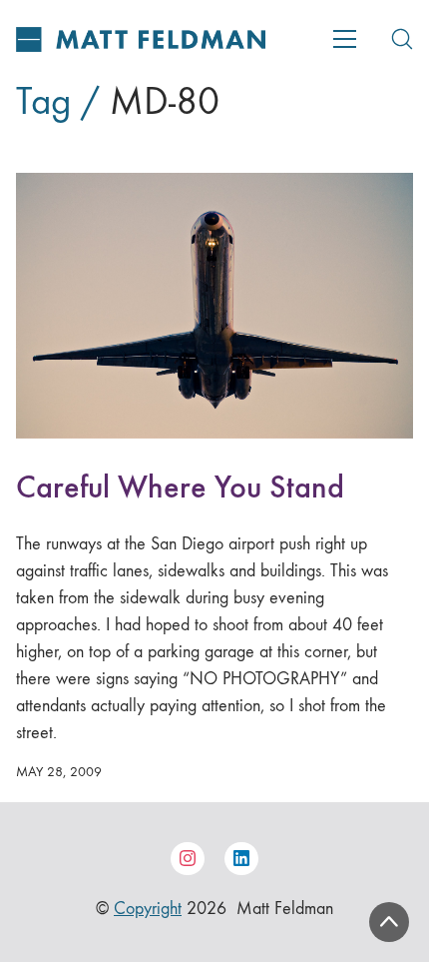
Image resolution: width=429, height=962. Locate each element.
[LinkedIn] (241, 859)
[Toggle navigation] (344, 39)
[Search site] (402, 39)
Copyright (148, 908)
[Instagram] (188, 859)
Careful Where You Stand (180, 487)
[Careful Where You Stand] (214, 306)
